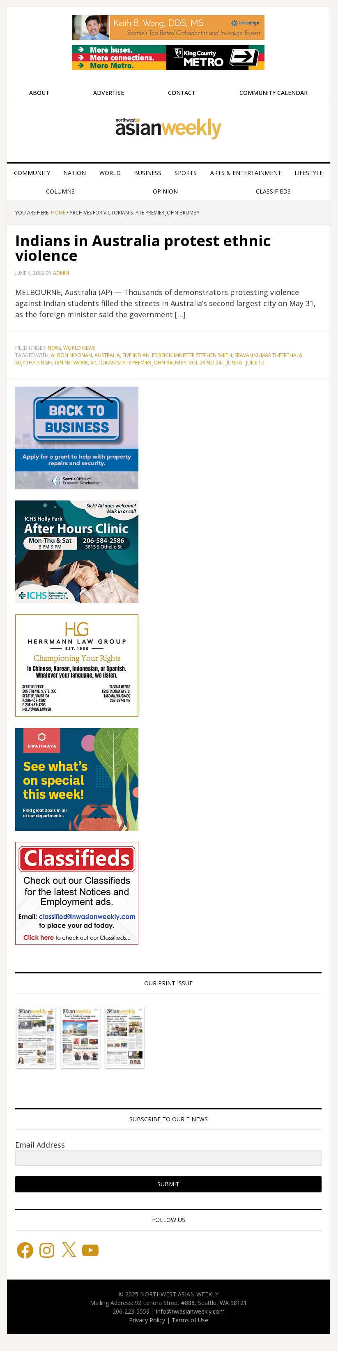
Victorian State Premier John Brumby (138, 362)
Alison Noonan (71, 355)
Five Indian (135, 355)
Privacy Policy (147, 1320)
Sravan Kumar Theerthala (268, 355)
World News (79, 347)
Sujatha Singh (33, 362)
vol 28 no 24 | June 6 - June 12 (226, 362)
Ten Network (71, 362)
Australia (107, 355)
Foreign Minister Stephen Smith (192, 355)
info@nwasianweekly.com (190, 1311)
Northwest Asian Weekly (168, 129)
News (54, 347)
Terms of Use (190, 1320)
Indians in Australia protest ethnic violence (143, 248)
